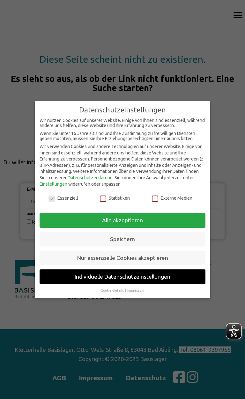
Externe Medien (176, 198)
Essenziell (67, 198)
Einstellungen (53, 184)
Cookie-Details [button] (112, 290)
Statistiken (119, 198)
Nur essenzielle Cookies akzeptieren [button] (122, 258)
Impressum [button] (135, 290)
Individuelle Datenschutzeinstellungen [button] (122, 277)
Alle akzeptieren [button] (122, 220)
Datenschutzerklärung (90, 177)
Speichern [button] (122, 239)
